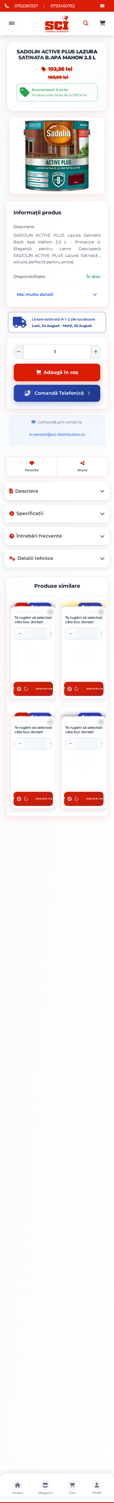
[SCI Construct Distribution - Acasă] (57, 23)
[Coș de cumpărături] (102, 23)
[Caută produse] (86, 23)
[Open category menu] (12, 23)
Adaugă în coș (61, 372)
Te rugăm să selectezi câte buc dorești (33, 619)
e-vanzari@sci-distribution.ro (57, 434)
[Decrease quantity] (20, 634)
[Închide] (50, 612)
